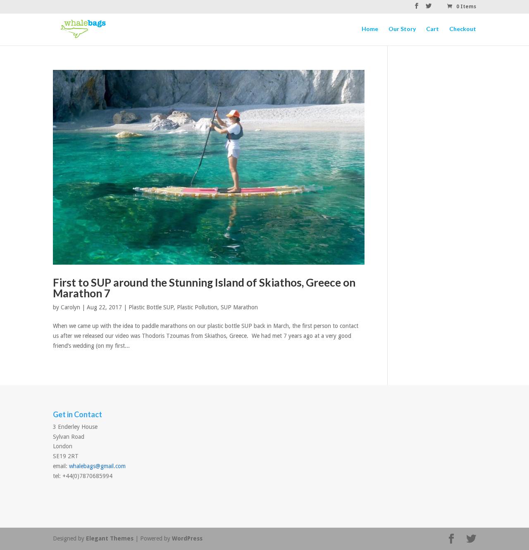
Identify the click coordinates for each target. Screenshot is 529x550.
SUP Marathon (239, 307)
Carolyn (70, 307)
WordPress (187, 538)
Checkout (462, 29)
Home (370, 29)
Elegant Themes (109, 538)
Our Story (402, 29)
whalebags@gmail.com (97, 466)
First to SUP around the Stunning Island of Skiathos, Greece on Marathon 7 (204, 288)
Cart (432, 29)
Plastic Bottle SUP (151, 307)
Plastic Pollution (197, 307)
